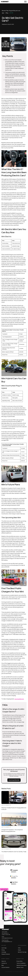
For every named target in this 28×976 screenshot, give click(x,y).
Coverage (4, 952)
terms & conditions (21, 963)
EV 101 (11, 13)
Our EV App (4, 948)
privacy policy (19, 961)
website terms (20, 967)
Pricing (3, 950)
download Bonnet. (19, 699)
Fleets (19, 950)
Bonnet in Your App (22, 952)
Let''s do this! (4, 889)
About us (4, 961)
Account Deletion (5, 967)
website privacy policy (21, 965)
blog (3, 965)
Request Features (6, 954)
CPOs (19, 948)
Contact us (4, 963)
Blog (7, 13)
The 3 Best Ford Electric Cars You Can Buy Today (13, 851)
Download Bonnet (14, 780)
